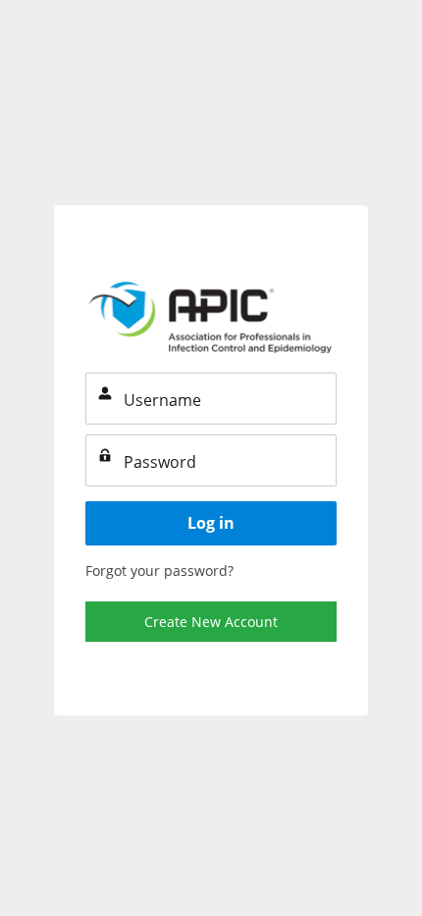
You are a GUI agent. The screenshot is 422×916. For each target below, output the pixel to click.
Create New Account (211, 621)
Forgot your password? (159, 570)
